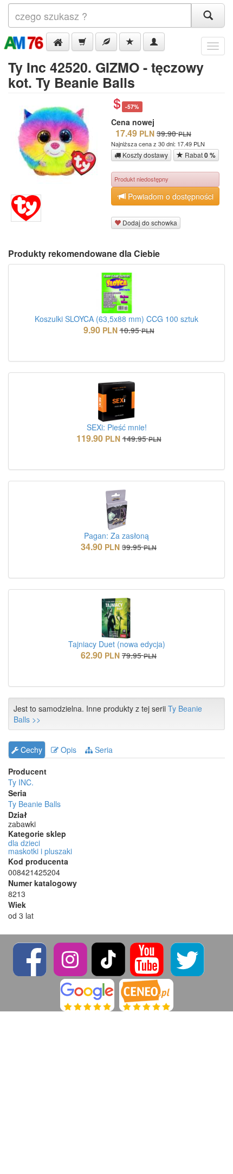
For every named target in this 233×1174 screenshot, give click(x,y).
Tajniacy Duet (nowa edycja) (116, 643)
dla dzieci (24, 842)
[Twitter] (187, 958)
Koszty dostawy (144, 154)
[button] (57, 42)
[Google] (87, 993)
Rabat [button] (199, 155)
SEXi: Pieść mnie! (117, 427)
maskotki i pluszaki (40, 851)
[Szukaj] (208, 15)
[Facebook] (30, 958)
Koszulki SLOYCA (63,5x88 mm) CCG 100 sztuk (116, 318)
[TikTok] (108, 958)
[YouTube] (147, 958)
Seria (103, 749)
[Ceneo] (146, 993)
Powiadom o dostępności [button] (169, 196)
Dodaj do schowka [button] (149, 222)
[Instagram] (71, 958)
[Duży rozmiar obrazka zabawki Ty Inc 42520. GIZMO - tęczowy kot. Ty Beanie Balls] (58, 140)
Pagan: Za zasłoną (116, 535)
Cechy (30, 749)
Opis (67, 749)
